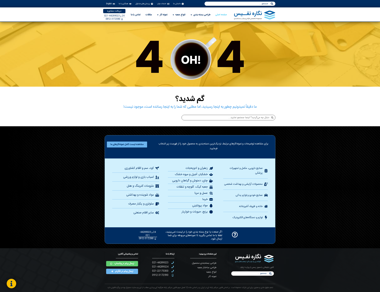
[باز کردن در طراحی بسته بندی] (191, 15)
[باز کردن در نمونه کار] (158, 15)
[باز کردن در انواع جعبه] (173, 15)
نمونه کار (212, 276)
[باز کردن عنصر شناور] (11, 283)
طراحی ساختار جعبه (206, 268)
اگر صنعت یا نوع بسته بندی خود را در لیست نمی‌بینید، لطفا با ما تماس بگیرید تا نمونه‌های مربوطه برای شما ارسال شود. (193, 235)
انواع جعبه (211, 272)
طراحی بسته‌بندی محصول (204, 263)
